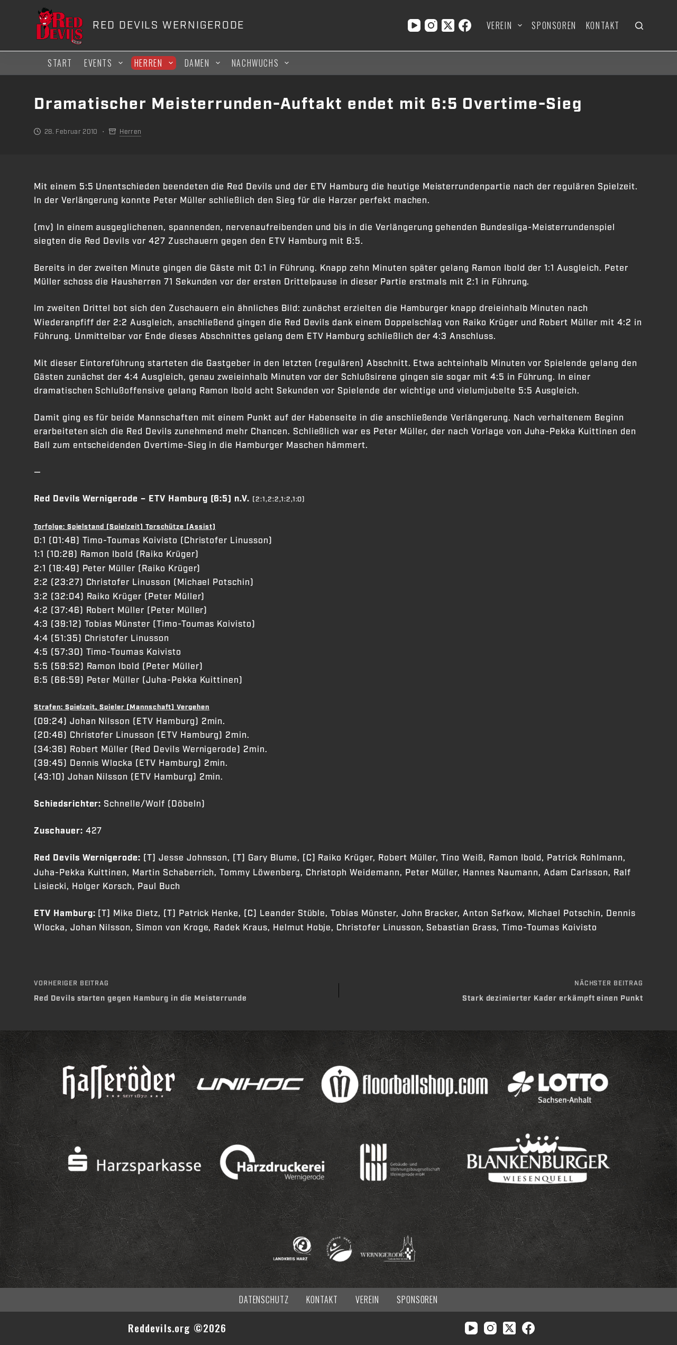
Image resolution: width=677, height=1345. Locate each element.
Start (60, 63)
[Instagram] (431, 25)
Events (98, 63)
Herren (148, 63)
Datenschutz (264, 1299)
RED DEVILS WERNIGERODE (168, 25)
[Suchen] (639, 26)
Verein (500, 25)
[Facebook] (465, 25)
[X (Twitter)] (448, 25)
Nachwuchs (255, 63)
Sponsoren (554, 25)
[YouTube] (414, 25)
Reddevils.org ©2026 (177, 1327)
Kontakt (603, 25)
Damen (197, 63)
